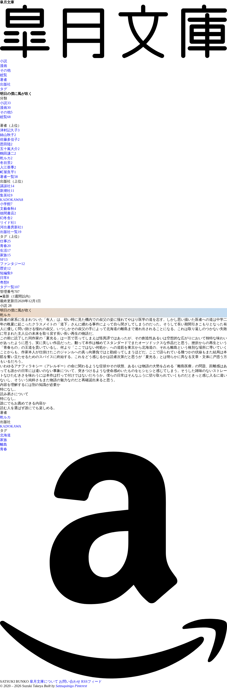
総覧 (3, 75)
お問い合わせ (69, 681)
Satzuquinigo (65, 686)
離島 (3, 444)
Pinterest (81, 686)
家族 (3, 440)
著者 (3, 80)
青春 (3, 449)
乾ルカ (5, 417)
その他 (5, 70)
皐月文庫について (44, 681)
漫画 (3, 66)
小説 (3, 61)
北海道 (5, 435)
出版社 (5, 84)
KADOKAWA (10, 426)
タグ (3, 89)
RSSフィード (91, 681)
